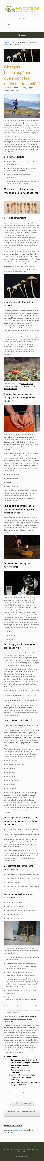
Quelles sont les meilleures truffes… (22, 1112)
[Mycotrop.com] (22, 9)
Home (7, 42)
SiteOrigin (20, 1156)
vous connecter (18, 1130)
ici (25, 1035)
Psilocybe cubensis (22, 1103)
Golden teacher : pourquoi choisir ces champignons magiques (25, 1063)
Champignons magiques (19, 1092)
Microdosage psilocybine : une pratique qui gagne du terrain (25, 1083)
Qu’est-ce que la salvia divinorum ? (24, 1060)
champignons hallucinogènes (21, 1078)
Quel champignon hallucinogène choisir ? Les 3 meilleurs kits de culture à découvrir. (19, 386)
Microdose (15, 1067)
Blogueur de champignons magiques (20, 88)
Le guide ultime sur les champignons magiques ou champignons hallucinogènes (20, 1018)
